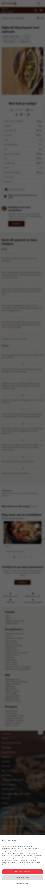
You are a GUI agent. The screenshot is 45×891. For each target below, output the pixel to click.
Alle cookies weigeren (22, 878)
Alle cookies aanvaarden (22, 872)
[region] (22, 863)
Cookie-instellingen (22, 883)
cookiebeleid (26, 865)
